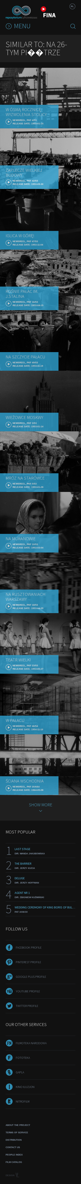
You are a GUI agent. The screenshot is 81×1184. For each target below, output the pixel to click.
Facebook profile (29, 947)
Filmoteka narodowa (31, 1043)
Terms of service (17, 1132)
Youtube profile (28, 991)
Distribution (14, 1140)
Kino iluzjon (25, 1087)
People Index (14, 1154)
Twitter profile (27, 1006)
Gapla (20, 1072)
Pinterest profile (28, 962)
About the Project (18, 1125)
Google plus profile (31, 977)
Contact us (13, 1147)
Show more (40, 804)
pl (72, 6)
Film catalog (14, 1162)
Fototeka (23, 1058)
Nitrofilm (22, 1101)
